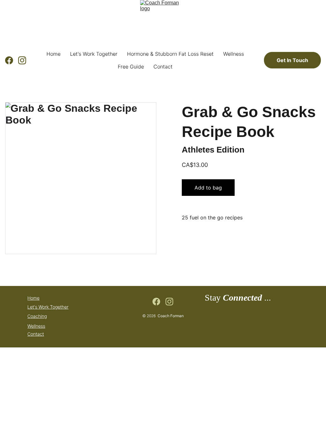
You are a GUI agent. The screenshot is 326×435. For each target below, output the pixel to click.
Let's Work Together (93, 54)
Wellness (233, 54)
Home (53, 54)
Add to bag (208, 187)
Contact (163, 66)
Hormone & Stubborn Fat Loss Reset (170, 54)
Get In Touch (292, 60)
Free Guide (131, 66)
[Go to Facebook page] (11, 60)
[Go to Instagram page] (22, 60)
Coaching (37, 316)
